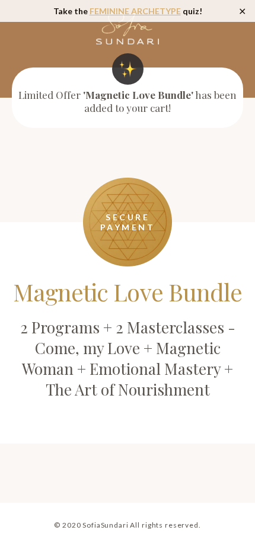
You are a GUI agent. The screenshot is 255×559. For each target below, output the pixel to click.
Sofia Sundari (127, 28)
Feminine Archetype (135, 11)
